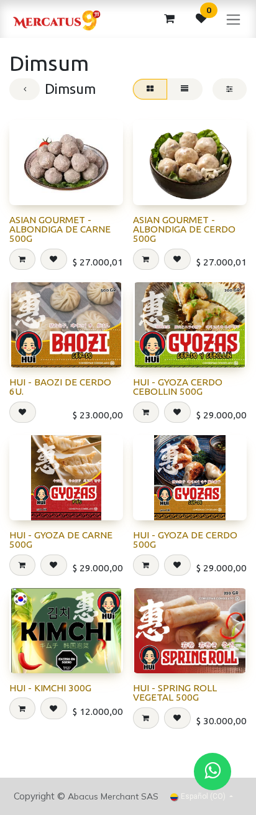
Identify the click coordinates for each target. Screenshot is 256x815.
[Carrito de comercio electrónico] (169, 18)
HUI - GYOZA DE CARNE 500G (60, 540)
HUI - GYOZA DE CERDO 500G (185, 540)
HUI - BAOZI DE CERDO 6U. (60, 387)
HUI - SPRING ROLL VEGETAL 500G (175, 692)
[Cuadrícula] (149, 88)
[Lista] (185, 88)
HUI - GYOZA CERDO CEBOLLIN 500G (177, 387)
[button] (22, 259)
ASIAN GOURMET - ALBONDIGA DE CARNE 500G (60, 229)
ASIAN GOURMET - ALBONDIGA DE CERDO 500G (184, 229)
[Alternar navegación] (233, 19)
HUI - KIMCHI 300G (50, 688)
